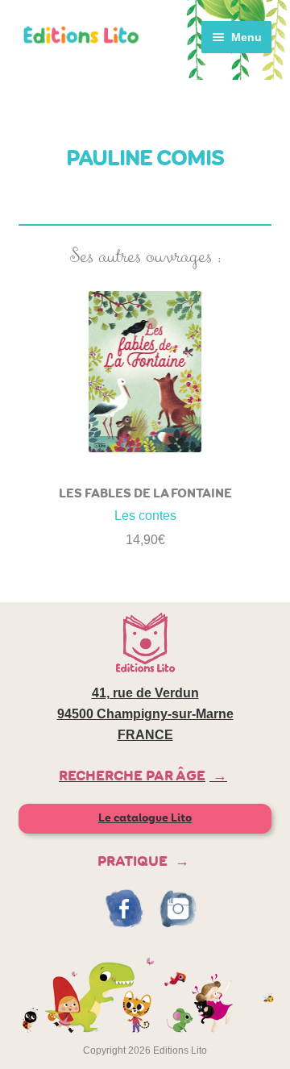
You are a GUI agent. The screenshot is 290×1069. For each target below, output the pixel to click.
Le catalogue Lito (145, 818)
